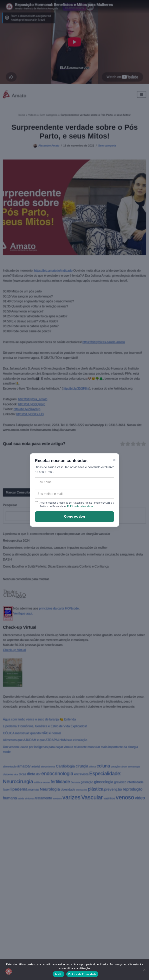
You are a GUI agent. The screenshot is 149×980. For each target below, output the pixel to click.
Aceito (59, 974)
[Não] (144, 970)
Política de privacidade (80, 506)
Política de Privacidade (82, 974)
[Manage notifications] (8, 971)
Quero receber (74, 516)
